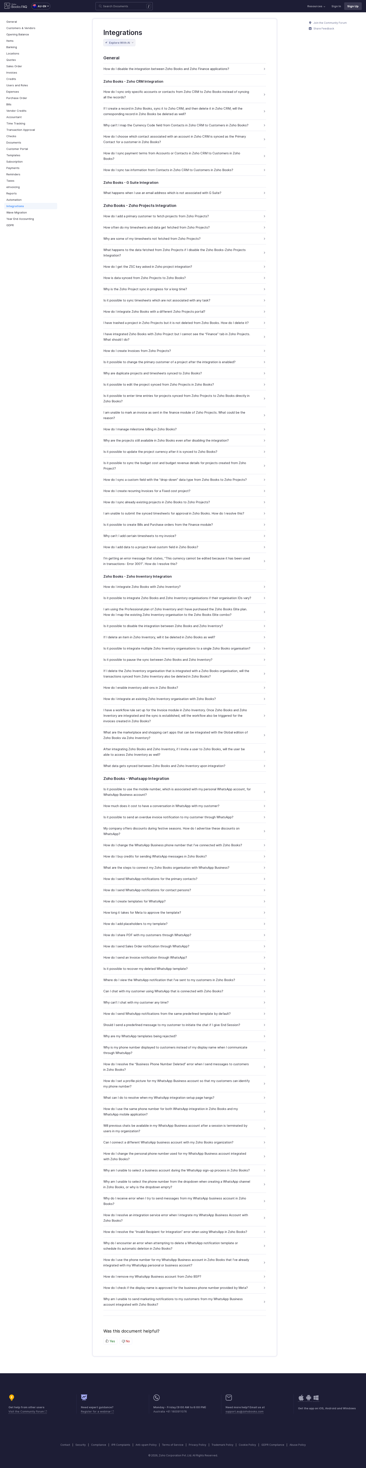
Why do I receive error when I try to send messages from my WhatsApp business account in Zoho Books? (174, 1201)
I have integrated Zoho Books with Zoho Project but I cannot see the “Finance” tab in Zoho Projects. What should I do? (176, 337)
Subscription (14, 161)
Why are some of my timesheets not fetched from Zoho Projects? (152, 239)
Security (80, 1444)
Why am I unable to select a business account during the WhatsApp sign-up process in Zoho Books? (176, 1170)
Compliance (98, 1444)
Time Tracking (15, 123)
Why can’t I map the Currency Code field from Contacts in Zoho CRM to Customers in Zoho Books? (175, 125)
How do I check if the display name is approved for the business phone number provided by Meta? (175, 1288)
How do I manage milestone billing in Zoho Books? (140, 429)
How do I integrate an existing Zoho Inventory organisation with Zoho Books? (159, 699)
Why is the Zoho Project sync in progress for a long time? (145, 289)
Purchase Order (16, 98)
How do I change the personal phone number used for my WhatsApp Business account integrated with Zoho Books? (174, 1156)
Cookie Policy (247, 1444)
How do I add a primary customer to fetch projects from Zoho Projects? (156, 216)
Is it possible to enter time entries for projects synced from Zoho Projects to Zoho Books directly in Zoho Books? (176, 398)
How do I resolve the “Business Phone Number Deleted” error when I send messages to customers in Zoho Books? (176, 1067)
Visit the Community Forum (26, 1411)
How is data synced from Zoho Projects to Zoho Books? (144, 278)
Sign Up (353, 6)
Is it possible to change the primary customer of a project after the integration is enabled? (169, 362)
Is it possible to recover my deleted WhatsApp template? (145, 969)
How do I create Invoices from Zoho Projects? (137, 351)
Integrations (15, 206)
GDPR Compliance (272, 1444)
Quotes (11, 59)
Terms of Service (172, 1444)
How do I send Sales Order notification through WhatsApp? (146, 946)
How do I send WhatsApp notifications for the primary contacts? (150, 879)
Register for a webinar (96, 1411)
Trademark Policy (222, 1444)
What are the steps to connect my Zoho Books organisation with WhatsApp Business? (166, 868)
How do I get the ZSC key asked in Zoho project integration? (147, 267)
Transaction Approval (20, 129)
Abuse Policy (298, 1444)
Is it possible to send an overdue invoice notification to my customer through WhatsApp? (168, 817)
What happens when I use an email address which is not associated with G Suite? (162, 193)
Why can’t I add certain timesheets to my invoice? (139, 536)
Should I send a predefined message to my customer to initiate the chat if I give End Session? (171, 1025)
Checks (11, 136)
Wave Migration (16, 212)
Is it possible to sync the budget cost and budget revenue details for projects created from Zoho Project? (174, 465)
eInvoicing (13, 187)
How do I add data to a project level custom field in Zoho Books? (150, 547)
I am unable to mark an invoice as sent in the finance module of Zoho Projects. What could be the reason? (174, 415)
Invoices (11, 72)
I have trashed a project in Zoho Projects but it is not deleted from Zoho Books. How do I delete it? (176, 323)
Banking (11, 47)
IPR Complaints (120, 1444)
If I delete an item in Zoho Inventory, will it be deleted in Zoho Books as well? (159, 637)
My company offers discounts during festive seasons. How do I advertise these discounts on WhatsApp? (171, 831)
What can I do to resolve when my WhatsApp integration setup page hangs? (158, 1098)
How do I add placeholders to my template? (135, 924)
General (11, 21)
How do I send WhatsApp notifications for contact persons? (147, 890)
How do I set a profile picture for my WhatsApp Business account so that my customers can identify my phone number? (176, 1083)
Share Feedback (323, 28)
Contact (65, 1444)
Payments (12, 168)
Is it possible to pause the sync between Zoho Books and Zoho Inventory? (157, 660)
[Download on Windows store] (316, 1400)
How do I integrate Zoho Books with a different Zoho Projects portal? (154, 311)
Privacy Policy (197, 1444)
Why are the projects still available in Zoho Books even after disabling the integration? (166, 440)
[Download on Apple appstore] (308, 1400)
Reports (11, 193)
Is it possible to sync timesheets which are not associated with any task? (156, 300)
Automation (14, 199)
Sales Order (14, 66)
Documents (13, 142)
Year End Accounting (20, 218)
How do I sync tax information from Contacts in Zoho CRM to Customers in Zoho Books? (168, 170)
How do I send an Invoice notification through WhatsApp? (145, 957)
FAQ (24, 6)
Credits (11, 79)
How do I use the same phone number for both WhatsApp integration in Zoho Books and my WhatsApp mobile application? (170, 1111)
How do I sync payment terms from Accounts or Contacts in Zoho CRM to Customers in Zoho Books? (171, 156)
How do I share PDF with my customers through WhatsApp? (147, 935)
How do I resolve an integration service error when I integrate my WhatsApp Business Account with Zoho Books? (175, 1218)
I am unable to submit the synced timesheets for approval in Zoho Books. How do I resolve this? (173, 513)
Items (10, 40)
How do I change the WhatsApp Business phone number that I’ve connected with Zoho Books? (172, 845)
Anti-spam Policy (146, 1444)
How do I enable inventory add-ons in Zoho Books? (140, 688)
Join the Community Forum (330, 22)
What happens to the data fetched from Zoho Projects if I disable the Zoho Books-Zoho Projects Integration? (174, 252)
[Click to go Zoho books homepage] (12, 6)
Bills (8, 104)
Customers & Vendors (20, 28)
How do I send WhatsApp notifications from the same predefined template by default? (167, 1014)
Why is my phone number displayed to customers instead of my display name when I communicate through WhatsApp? (175, 1050)
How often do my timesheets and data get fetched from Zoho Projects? (156, 227)
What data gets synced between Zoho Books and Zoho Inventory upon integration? (164, 766)
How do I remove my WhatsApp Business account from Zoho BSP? (152, 1276)
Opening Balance (17, 34)
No (127, 1341)
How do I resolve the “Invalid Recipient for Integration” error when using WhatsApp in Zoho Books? (175, 1232)
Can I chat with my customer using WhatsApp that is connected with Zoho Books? (163, 991)
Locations (12, 53)
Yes (112, 1341)
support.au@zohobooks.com (244, 1411)
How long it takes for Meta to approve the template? (142, 912)
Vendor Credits (16, 110)
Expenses (12, 91)
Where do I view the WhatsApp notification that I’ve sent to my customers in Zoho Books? (169, 980)
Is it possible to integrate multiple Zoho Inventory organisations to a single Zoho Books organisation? (176, 648)
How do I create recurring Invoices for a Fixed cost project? (146, 491)
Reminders (13, 174)
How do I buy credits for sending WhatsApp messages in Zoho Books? (155, 856)
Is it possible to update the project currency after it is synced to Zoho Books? (160, 452)
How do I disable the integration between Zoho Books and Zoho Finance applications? (166, 69)
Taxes (10, 180)
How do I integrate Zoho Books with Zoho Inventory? (142, 587)
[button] (38, 6)
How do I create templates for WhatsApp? (134, 901)
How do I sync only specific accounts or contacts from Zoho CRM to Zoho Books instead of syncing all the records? (176, 94)
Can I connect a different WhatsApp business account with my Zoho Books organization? (168, 1142)
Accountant (14, 117)
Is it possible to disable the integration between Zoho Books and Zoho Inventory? (163, 626)
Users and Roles (17, 85)
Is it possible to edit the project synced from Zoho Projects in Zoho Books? (158, 384)
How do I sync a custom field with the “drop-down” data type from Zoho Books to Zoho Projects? (175, 480)
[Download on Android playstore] (301, 1400)
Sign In (336, 6)
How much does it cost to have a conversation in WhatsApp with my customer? (161, 806)
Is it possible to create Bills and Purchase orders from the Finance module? (158, 525)
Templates (13, 155)
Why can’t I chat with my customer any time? (136, 1002)
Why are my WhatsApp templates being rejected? (140, 1036)
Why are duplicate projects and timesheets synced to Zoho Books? (152, 373)
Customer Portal (17, 149)
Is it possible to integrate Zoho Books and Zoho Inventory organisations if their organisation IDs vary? (177, 598)
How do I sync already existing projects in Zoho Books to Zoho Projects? (156, 502)
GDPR (10, 225)
